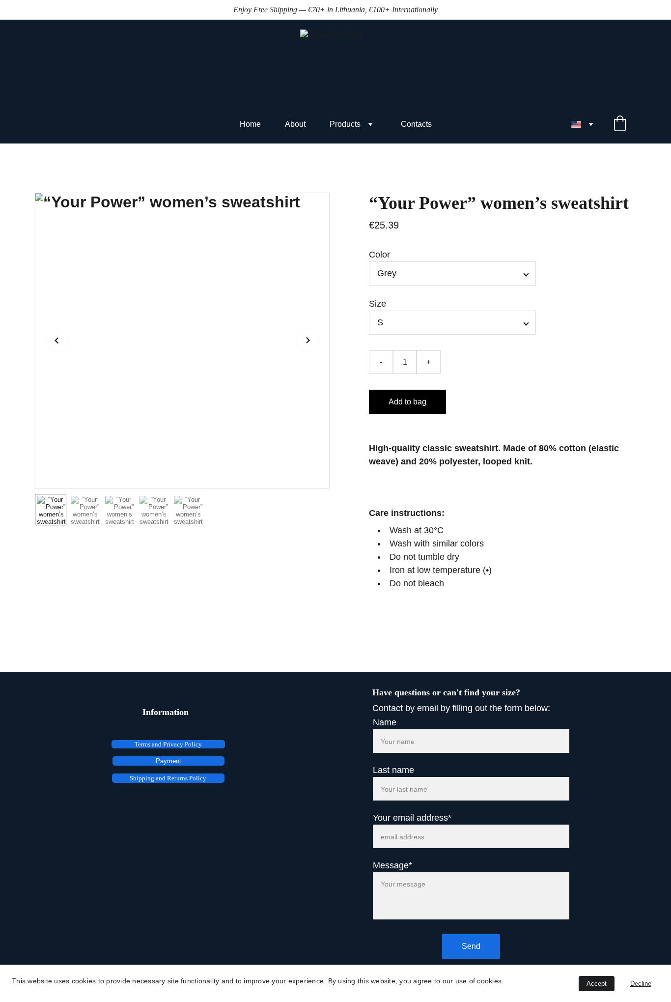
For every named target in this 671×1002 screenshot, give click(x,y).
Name (384, 722)
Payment (168, 761)
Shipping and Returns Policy (168, 778)
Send (471, 946)
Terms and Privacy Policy (168, 744)
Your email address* (412, 818)
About (295, 124)
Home (250, 124)
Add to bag (407, 402)
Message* (392, 865)
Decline (640, 983)
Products (345, 124)
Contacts (416, 124)
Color (379, 254)
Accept (597, 983)
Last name (393, 770)
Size (377, 304)
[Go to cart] (620, 124)
